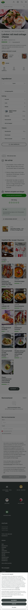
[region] (14, 591)
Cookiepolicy (17, 587)
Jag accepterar (14, 600)
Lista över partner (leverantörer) (6, 596)
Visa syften (14, 607)
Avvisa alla (14, 603)
